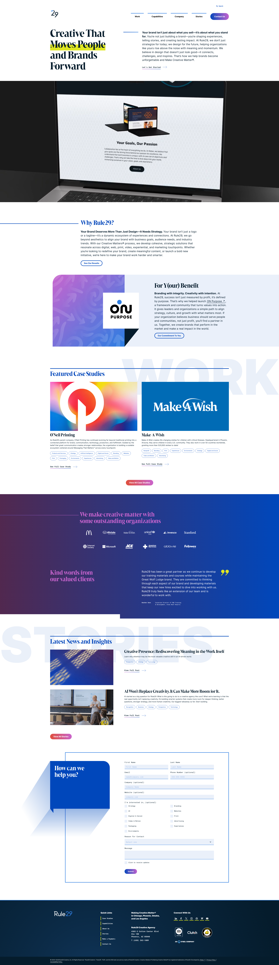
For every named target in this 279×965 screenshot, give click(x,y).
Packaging (63, 458)
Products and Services (59, 453)
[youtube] (207, 918)
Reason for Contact (134, 836)
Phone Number (182, 772)
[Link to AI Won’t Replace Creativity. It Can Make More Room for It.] (81, 707)
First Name (130, 762)
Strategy (73, 453)
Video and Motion (113, 458)
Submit (131, 871)
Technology (151, 662)
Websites (126, 453)
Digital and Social (103, 453)
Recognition (129, 707)
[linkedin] (176, 918)
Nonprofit (146, 450)
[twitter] (186, 918)
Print (53, 458)
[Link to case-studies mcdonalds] (89, 533)
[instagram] (191, 918)
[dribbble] (197, 918)
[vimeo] (202, 918)
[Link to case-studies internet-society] (89, 546)
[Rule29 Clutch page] (192, 932)
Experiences (87, 458)
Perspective (129, 662)
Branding (116, 453)
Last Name (175, 762)
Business (141, 707)
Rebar (202, 960)
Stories (199, 16)
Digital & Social (135, 816)
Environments (75, 458)
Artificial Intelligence (87, 453)
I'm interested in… (140, 802)
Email (127, 772)
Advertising (99, 458)
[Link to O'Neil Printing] (93, 406)
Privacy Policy (211, 960)
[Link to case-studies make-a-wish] (129, 533)
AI (129, 811)
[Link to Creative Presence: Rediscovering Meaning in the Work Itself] (81, 667)
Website (134, 792)
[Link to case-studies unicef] (150, 533)
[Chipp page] (207, 932)
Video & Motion (134, 821)
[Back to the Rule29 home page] (54, 13)
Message (128, 848)
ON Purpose (214, 301)
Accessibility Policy (56, 962)
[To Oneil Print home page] (185, 942)
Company (179, 16)
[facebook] (181, 918)
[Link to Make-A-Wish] (185, 406)
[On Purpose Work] (179, 932)
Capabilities (157, 16)
